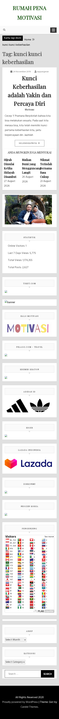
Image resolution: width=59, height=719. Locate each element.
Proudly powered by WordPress (20, 702)
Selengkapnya (28, 143)
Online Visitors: (17, 246)
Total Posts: (15, 267)
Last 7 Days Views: (19, 253)
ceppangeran (42, 72)
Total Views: (15, 260)
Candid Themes (29, 707)
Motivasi (29, 110)
